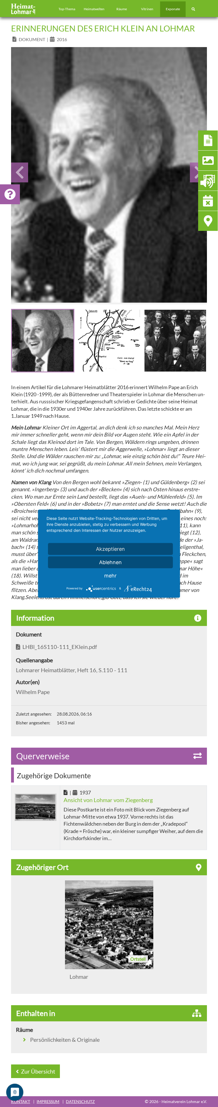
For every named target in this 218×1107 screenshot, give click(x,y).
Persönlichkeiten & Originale (65, 1039)
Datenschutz (80, 1101)
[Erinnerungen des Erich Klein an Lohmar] (109, 175)
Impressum (48, 1101)
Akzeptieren (110, 549)
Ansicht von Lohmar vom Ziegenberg (108, 799)
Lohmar (79, 976)
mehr (110, 575)
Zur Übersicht (37, 1071)
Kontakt (20, 1101)
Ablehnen (110, 562)
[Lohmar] (109, 924)
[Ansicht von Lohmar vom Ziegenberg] (35, 807)
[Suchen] (193, 9)
